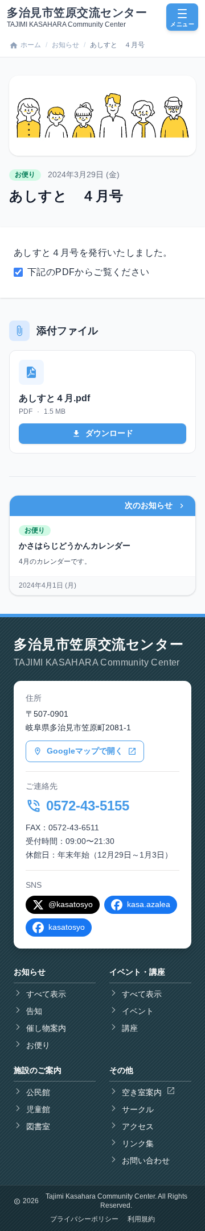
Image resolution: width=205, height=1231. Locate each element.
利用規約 (141, 1219)
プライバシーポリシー (84, 1219)
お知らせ (65, 45)
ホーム (30, 45)
